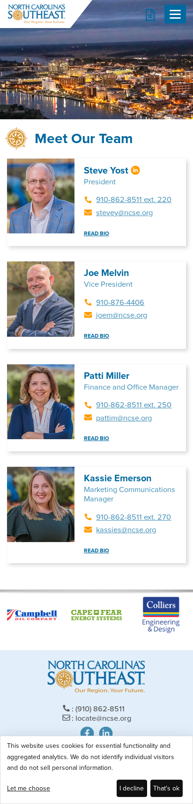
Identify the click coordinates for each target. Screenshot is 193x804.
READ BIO (96, 233)
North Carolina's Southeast (36, 14)
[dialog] (96, 770)
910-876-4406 (120, 302)
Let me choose (28, 788)
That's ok (166, 788)
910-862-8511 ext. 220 (133, 199)
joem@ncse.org (121, 315)
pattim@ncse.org (124, 418)
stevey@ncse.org (124, 212)
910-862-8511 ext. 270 (133, 517)
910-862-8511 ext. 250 (133, 405)
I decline (131, 788)
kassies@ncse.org (126, 530)
